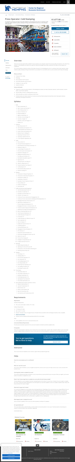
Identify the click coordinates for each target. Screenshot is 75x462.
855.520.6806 (7, 78)
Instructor (8, 67)
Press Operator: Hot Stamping (21, 435)
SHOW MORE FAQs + (18, 411)
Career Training (30, 451)
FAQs (7, 70)
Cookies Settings (11, 458)
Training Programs (11, 14)
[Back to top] (37, 449)
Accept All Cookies (11, 455)
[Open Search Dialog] (68, 2)
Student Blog (62, 451)
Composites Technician (58, 434)
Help (50, 453)
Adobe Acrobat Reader (20, 314)
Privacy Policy (39, 459)
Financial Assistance (53, 452)
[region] (11, 452)
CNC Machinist (38, 434)
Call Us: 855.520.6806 (64, 14)
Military (51, 451)
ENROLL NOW (60, 28)
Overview (7, 60)
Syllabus (7, 62)
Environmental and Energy (20, 14)
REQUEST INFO (65, 54)
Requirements (8, 65)
